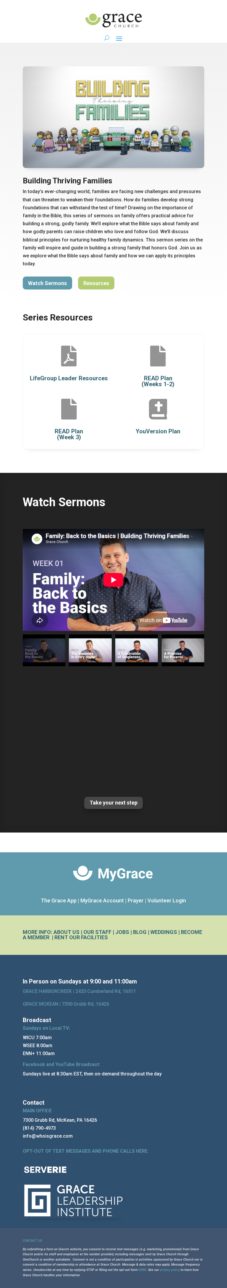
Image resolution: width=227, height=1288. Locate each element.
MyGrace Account (102, 900)
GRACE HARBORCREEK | (49, 991)
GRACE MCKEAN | (66, 1004)
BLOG (140, 932)
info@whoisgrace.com (48, 1136)
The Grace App (59, 900)
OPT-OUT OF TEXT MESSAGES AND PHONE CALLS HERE (85, 1151)
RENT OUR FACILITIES (81, 937)
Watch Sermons (47, 283)
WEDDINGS (163, 932)
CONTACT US (32, 1241)
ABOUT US (66, 932)
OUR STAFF (97, 932)
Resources (96, 283)
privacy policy (170, 1270)
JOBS (122, 932)
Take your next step (113, 803)
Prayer (136, 900)
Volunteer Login (166, 900)
